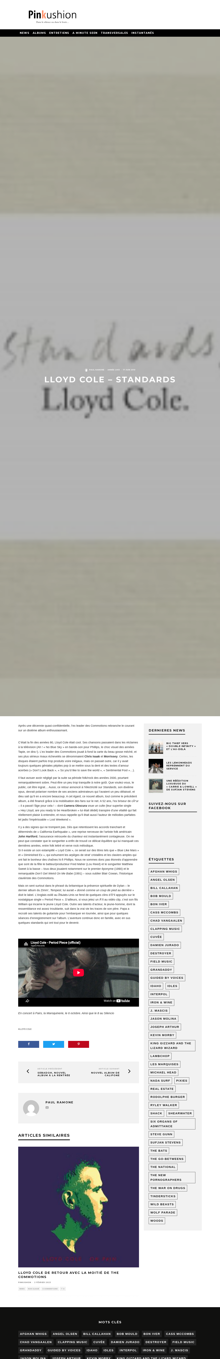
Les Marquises (164, 1064)
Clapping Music (165, 928)
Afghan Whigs (163, 871)
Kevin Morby (162, 1035)
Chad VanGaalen (166, 920)
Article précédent (50, 1069)
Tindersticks (163, 1196)
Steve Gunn (161, 1134)
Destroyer (160, 953)
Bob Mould (160, 896)
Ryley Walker (163, 1105)
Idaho (155, 986)
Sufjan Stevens (165, 1142)
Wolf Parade (162, 1212)
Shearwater (180, 1113)
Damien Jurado (164, 945)
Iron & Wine (161, 1002)
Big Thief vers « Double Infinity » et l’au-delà (181, 746)
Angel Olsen (162, 879)
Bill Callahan (164, 888)
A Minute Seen (85, 32)
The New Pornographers (166, 1177)
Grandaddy (161, 969)
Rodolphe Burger (167, 1097)
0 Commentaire (50, 1289)
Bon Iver (158, 904)
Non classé (33, 1289)
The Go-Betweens (167, 1159)
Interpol (159, 994)
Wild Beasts (162, 1204)
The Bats (158, 1150)
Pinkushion (24, 1282)
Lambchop (160, 1056)
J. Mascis (159, 1010)
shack (156, 1113)
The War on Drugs (167, 1188)
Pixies (181, 1080)
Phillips (94, 747)
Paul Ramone (96, 370)
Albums (39, 32)
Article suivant (109, 1069)
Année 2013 (114, 370)
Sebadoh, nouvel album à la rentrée (54, 1074)
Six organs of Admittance (164, 1124)
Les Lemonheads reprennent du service (179, 765)
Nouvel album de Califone (105, 1074)
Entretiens (59, 32)
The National (163, 1167)
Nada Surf (160, 1080)
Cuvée (156, 937)
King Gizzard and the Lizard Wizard (170, 1046)
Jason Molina (163, 1018)
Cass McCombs (164, 912)
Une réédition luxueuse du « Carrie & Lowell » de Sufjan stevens (181, 785)
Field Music (161, 961)
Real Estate (162, 1088)
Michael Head (163, 1072)
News (24, 32)
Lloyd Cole (25, 1029)
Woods (156, 1220)
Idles (172, 986)
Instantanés (142, 32)
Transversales (114, 32)
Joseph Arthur (164, 1027)
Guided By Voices (166, 977)
